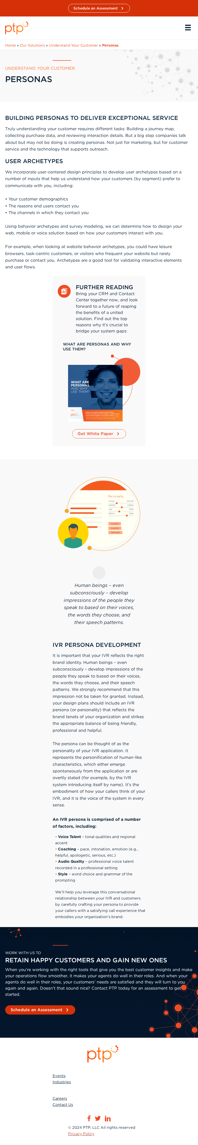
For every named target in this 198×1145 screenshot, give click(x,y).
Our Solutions (32, 45)
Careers (60, 1098)
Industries (62, 1082)
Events (59, 1075)
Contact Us (63, 1104)
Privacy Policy (81, 1133)
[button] (99, 8)
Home (10, 45)
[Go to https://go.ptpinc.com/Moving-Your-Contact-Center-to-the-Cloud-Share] (99, 348)
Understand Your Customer (73, 45)
